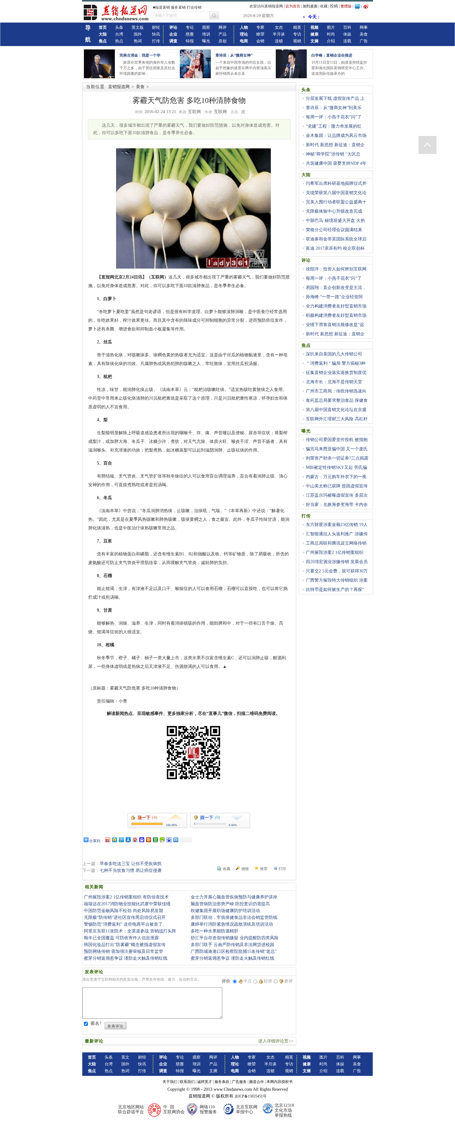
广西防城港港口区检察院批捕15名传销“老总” (234, 951)
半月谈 (279, 34)
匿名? (96, 1023)
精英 (297, 27)
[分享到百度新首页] (168, 839)
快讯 (156, 34)
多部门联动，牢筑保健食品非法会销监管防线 (234, 917)
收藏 (323, 6)
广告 (364, 41)
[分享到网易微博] (134, 839)
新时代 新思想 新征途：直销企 (335, 144)
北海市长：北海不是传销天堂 (334, 382)
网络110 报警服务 (208, 1109)
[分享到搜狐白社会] (175, 839)
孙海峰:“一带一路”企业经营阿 (334, 297)
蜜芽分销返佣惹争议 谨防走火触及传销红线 (125, 958)
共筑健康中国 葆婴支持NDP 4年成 (333, 167)
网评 (223, 27)
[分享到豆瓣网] (155, 839)
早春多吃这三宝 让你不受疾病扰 (131, 863)
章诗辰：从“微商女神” (234, 55)
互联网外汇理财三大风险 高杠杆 (337, 419)
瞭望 (260, 34)
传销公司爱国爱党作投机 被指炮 (337, 439)
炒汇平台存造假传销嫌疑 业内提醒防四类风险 (235, 938)
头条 (119, 27)
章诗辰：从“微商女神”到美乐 (334, 107)
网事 (364, 27)
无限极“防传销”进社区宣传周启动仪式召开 (125, 917)
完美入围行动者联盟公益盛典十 (336, 202)
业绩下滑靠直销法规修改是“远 (335, 324)
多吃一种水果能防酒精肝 (214, 931)
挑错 (245, 869)
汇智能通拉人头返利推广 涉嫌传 (337, 534)
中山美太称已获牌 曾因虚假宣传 (337, 486)
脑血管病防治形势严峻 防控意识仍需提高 (230, 904)
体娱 (347, 34)
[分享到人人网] (127, 839)
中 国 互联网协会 (174, 1109)
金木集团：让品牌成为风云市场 (336, 135)
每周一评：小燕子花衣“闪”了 (334, 117)
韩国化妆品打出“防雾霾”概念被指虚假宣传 (125, 944)
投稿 (334, 6)
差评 (288, 981)
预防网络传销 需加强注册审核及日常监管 (123, 951)
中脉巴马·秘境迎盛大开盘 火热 (335, 220)
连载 (347, 41)
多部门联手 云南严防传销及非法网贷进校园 (232, 944)
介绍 (331, 41)
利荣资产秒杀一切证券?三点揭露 (337, 458)
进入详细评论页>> (275, 1041)
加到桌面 (310, 6)
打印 (282, 869)
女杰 (279, 27)
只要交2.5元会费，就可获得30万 (337, 571)
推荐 (263, 869)
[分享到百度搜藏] (141, 839)
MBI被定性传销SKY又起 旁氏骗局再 (334, 471)
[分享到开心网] (148, 839)
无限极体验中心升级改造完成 (334, 211)
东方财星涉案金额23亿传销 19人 (337, 524)
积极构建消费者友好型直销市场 (336, 315)
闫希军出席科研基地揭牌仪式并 (336, 183)
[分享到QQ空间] (114, 839)
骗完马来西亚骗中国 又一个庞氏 (337, 449)
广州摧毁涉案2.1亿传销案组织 (334, 552)
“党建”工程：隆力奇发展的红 (334, 126)
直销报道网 (119, 86)
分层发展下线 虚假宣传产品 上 (335, 98)
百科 (347, 27)
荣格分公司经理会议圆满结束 (334, 229)
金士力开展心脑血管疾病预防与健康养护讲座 (234, 897)
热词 (138, 41)
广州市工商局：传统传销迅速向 (336, 391)
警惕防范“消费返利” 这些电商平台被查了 (123, 924)
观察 (206, 27)
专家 (260, 27)
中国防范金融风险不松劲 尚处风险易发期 (123, 910)
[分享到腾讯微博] (121, 839)
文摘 (213, 1070)
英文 (125, 1057)
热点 (119, 41)
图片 (331, 27)
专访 (297, 34)
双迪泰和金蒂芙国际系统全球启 (336, 239)
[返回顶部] (427, 145)
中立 (247, 981)
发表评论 (115, 1026)
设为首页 (292, 6)
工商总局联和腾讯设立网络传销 (336, 543)
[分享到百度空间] (161, 839)
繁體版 (346, 6)
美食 (364, 34)
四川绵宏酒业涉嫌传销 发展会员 (337, 561)
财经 (156, 27)
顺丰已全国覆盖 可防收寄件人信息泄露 (121, 938)
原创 (223, 41)
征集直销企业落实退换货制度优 (336, 372)
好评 (268, 981)
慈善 (190, 34)
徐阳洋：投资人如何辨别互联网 (336, 269)
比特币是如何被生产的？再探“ (335, 589)
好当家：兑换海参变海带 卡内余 (337, 504)
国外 (138, 34)
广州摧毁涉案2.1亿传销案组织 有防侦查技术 (126, 897)
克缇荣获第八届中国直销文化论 (336, 192)
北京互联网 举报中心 (247, 1109)
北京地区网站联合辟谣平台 (131, 1109)
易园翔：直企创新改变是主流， (336, 287)
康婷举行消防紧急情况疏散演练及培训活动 (232, 924)
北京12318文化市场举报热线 (284, 1110)
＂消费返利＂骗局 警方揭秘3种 (336, 363)
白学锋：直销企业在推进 (331, 55)
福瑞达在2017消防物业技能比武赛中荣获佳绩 (127, 904)
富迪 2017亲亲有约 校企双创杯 (335, 248)
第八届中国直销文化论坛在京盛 (336, 409)
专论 (190, 27)
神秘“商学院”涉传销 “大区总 (333, 154)
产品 (223, 34)
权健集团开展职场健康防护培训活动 (225, 910)
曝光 (206, 41)
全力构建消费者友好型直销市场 (336, 306)
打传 (156, 41)
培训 (206, 34)
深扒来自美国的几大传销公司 (334, 354)
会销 (260, 41)
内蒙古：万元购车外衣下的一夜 (336, 476)
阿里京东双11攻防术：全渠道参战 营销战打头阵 (130, 931)
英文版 (138, 27)
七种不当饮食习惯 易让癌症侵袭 (131, 870)
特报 (190, 41)
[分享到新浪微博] (107, 839)
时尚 (331, 34)
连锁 (279, 41)
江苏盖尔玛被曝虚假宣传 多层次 (337, 495)
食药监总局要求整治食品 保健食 (337, 400)
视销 (297, 41)
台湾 (119, 34)
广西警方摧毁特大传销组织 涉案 (337, 580)
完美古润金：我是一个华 (139, 55)
